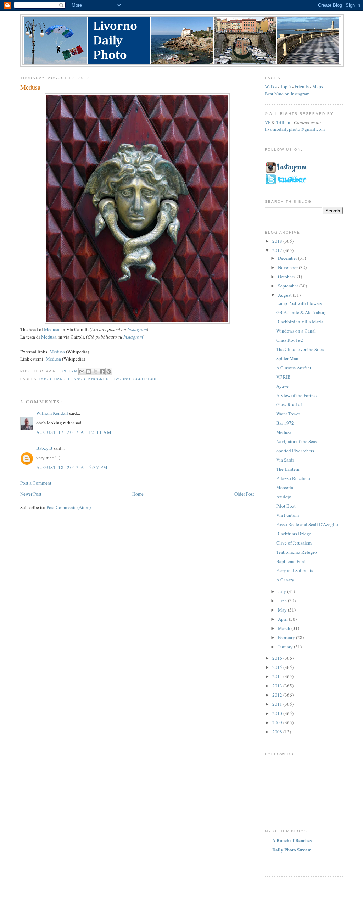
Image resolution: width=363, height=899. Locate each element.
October (286, 276)
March (284, 628)
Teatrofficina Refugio (296, 552)
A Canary (285, 579)
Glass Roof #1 (289, 404)
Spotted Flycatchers (295, 450)
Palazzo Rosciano (293, 478)
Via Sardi (285, 460)
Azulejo (283, 496)
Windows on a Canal (296, 331)
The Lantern (288, 469)
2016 (277, 658)
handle (62, 379)
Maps (317, 86)
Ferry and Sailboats (294, 570)
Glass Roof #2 (289, 340)
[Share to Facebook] (102, 371)
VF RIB (283, 377)
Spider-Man (287, 358)
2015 (277, 667)
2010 (277, 713)
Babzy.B (44, 448)
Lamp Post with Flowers (299, 303)
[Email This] (81, 371)
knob (79, 379)
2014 (277, 676)
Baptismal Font (291, 561)
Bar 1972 (285, 423)
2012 (277, 695)
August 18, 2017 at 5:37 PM (72, 467)
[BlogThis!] (88, 371)
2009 (277, 722)
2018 (277, 241)
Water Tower (288, 414)
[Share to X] (95, 371)
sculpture (145, 379)
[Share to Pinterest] (108, 371)
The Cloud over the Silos (300, 349)
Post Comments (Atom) (68, 507)
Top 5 (285, 86)
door (45, 379)
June (283, 600)
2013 (277, 685)
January (286, 646)
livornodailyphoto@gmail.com (295, 129)
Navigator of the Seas (296, 441)
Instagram (137, 329)
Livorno (121, 379)
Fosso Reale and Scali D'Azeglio (307, 524)
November (288, 267)
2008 (277, 731)
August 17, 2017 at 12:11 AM (74, 432)
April (283, 619)
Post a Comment (35, 483)
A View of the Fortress (297, 395)
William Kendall (52, 413)
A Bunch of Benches (292, 840)
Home (138, 494)
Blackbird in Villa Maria (299, 321)
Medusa (51, 329)
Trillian (283, 122)
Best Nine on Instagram (287, 93)
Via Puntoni (287, 515)
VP (267, 122)
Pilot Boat (286, 506)
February (287, 637)
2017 (277, 250)
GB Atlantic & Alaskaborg (301, 312)
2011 (277, 704)
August (285, 295)
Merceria (284, 487)
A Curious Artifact (293, 367)
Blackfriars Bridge (293, 533)
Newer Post (30, 494)
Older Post (244, 494)
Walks (271, 86)
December (288, 258)
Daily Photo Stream (292, 849)
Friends (302, 86)
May (283, 610)
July (282, 591)
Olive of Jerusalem (294, 543)
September (288, 286)
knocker (98, 379)
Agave (282, 386)
